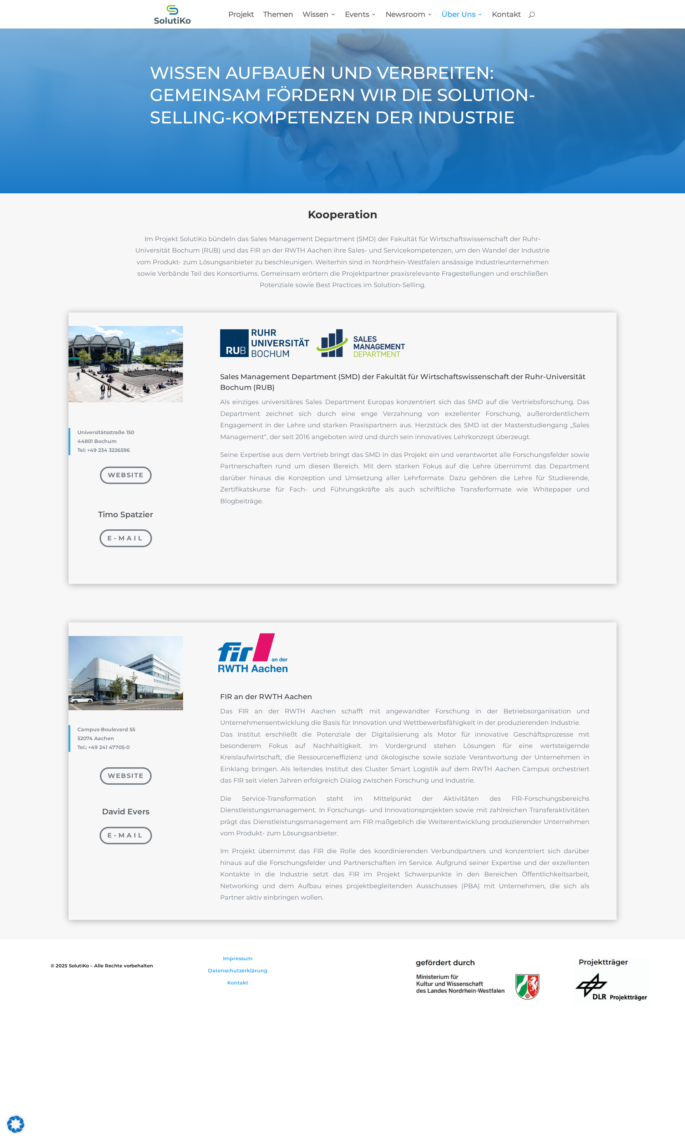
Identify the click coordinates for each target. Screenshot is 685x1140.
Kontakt (506, 15)
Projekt (241, 15)
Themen (278, 15)
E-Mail (125, 538)
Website (126, 475)
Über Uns (459, 15)
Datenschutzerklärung (238, 970)
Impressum (238, 958)
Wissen (316, 15)
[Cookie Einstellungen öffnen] (15, 1131)
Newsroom (405, 15)
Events (357, 15)
